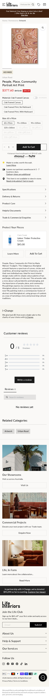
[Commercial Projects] (24, 506)
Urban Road (7, 77)
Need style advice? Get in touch (19, 181)
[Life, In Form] (24, 553)
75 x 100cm (22, 123)
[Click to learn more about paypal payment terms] (32, 156)
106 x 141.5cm (24, 132)
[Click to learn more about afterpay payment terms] (19, 156)
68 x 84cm (36, 127)
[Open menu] (3, 4)
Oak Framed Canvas (12, 102)
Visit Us (24, 485)
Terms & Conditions (20, 681)
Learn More (13, 253)
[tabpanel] (24, 402)
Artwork (8, 431)
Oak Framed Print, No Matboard (17, 107)
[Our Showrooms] (24, 458)
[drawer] (24, 189)
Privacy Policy (7, 681)
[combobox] (27, 4)
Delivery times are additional (18, 174)
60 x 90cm (8, 123)
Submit (38, 624)
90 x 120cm (36, 123)
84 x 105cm (9, 132)
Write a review (24, 379)
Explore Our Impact (37, 592)
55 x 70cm (23, 127)
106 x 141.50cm (10, 137)
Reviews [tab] (10, 389)
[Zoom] (42, 27)
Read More (24, 580)
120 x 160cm (9, 127)
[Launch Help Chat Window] (42, 677)
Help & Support (11, 641)
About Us (8, 633)
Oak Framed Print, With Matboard (18, 111)
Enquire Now (25, 532)
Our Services (10, 648)
